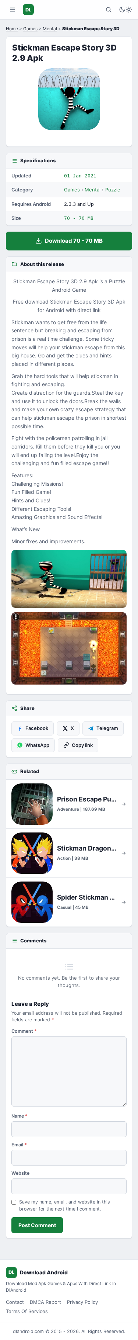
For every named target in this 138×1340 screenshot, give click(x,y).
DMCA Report (45, 1302)
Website (20, 1173)
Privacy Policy (82, 1302)
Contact (15, 1302)
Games (30, 28)
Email (19, 1144)
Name (19, 1116)
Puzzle (112, 190)
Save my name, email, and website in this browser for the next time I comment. (64, 1205)
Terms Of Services (27, 1311)
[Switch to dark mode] (125, 9)
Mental (50, 28)
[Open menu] (12, 9)
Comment (24, 1031)
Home (12, 28)
